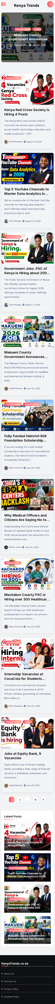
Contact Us (10, 981)
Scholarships (13, 404)
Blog (8, 483)
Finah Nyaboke (15, 141)
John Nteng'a (15, 221)
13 (35, 799)
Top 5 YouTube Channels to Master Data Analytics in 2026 (26, 193)
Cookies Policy (11, 996)
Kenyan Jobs (22, 29)
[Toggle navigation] (3, 4)
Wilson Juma (15, 547)
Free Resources (14, 157)
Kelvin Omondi (15, 467)
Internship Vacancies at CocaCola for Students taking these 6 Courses (23, 678)
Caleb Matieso (21, 45)
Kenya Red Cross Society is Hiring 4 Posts (25, 844)
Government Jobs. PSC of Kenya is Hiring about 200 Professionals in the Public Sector (24, 909)
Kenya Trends (26, 5)
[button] (49, 36)
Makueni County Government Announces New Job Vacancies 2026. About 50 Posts (27, 41)
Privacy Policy (11, 989)
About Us (9, 973)
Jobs (36, 29)
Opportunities (32, 404)
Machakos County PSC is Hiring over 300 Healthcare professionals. (26, 599)
